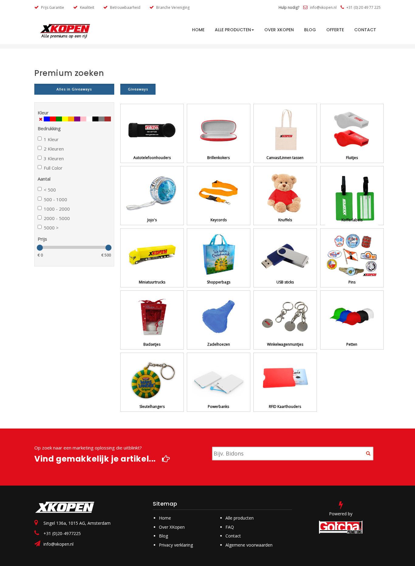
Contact (365, 30)
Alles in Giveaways (74, 89)
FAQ (229, 527)
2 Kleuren (54, 149)
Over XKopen (172, 527)
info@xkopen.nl (323, 7)
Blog (310, 30)
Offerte (335, 30)
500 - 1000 (55, 199)
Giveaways (138, 89)
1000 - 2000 (57, 209)
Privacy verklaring (176, 545)
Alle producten (233, 30)
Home (165, 518)
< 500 (50, 190)
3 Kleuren (54, 158)
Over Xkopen (279, 30)
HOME (198, 30)
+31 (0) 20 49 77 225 (363, 7)
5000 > (51, 228)
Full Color (53, 168)
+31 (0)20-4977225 (62, 533)
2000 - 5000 (57, 218)
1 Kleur (51, 139)
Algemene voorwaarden (249, 545)
